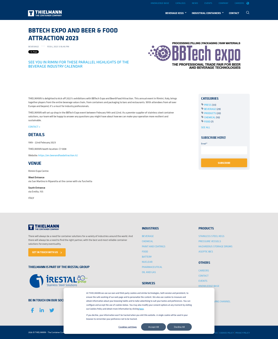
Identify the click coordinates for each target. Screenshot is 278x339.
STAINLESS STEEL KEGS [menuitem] (211, 236)
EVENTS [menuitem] (203, 281)
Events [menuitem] (208, 3)
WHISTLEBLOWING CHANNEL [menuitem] (215, 301)
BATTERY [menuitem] (147, 256)
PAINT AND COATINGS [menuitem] (153, 246)
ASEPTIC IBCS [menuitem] (206, 251)
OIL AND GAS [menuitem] (149, 272)
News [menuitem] (195, 3)
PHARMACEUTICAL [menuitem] (152, 267)
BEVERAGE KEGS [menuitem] (174, 13)
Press (210, 105)
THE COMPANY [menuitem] (206, 296)
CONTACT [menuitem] (234, 13)
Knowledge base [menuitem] (160, 3)
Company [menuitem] (223, 3)
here (141, 308)
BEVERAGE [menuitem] (148, 236)
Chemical (212, 117)
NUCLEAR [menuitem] (147, 262)
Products (212, 113)
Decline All (179, 326)
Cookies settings (127, 326)
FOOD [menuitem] (145, 251)
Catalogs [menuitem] (180, 3)
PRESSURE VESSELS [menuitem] (210, 241)
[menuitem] (247, 13)
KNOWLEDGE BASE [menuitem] (209, 286)
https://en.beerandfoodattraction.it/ (58, 155)
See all (205, 127)
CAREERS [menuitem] (204, 270)
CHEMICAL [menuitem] (147, 241)
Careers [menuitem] (239, 3)
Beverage (33, 46)
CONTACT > (34, 126)
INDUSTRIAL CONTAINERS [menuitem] (206, 13)
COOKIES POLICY (226, 332)
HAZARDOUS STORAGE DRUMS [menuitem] (215, 246)
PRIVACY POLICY (242, 332)
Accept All (153, 326)
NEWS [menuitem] (202, 291)
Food (208, 121)
